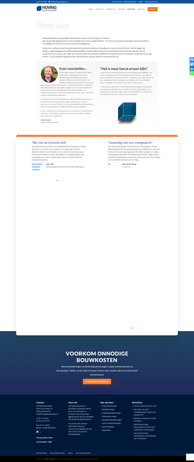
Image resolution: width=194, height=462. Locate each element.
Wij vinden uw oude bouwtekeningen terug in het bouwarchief (145, 412)
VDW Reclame (50, 459)
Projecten (110, 9)
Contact (152, 9)
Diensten (100, 9)
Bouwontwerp (117, 2)
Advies (141, 2)
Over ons (131, 9)
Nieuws (121, 9)
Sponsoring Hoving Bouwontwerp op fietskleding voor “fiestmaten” (145, 436)
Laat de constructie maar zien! (145, 406)
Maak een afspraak (97, 381)
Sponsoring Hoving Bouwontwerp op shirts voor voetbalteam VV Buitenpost (144, 427)
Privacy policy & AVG (44, 438)
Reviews (141, 9)
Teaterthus (126, 167)
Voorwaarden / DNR (44, 442)
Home (90, 9)
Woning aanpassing (151, 2)
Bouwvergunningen (130, 2)
